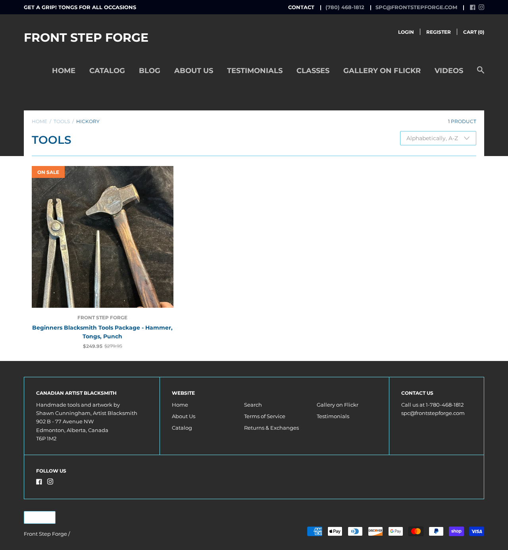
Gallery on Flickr (382, 70)
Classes (312, 70)
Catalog (107, 70)
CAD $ (35, 518)
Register (438, 32)
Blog (149, 70)
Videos (449, 70)
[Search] (480, 74)
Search (253, 404)
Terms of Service (264, 416)
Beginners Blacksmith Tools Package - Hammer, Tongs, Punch (102, 332)
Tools (62, 121)
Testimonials (255, 70)
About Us (193, 70)
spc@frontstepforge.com (416, 7)
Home (63, 70)
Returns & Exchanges (271, 428)
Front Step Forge (86, 37)
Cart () (473, 32)
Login (406, 32)
